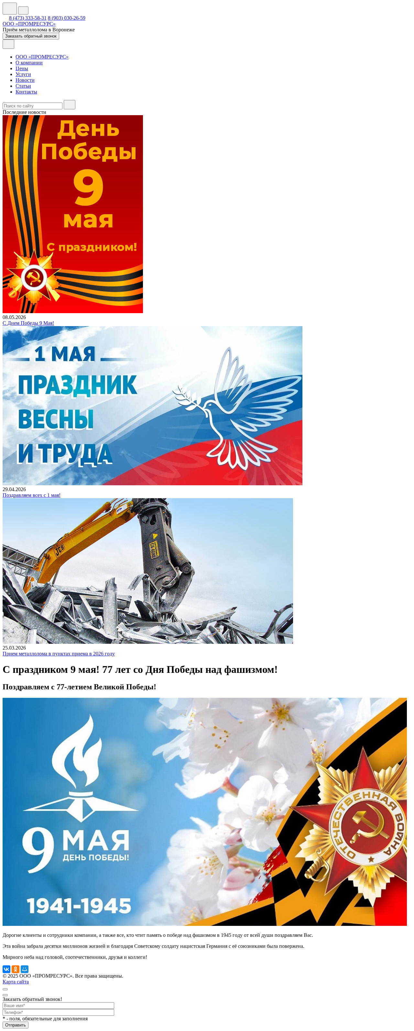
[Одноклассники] (15, 969)
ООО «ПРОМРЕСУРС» (42, 57)
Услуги (23, 74)
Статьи (23, 86)
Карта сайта (16, 981)
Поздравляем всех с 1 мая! (31, 495)
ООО (29, 24)
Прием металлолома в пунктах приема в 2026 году (59, 653)
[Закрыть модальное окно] (5, 995)
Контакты (26, 91)
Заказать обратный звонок (31, 36)
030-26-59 (66, 18)
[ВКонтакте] (6, 969)
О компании (29, 62)
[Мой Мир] (24, 969)
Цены (22, 68)
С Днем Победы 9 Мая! (28, 323)
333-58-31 (28, 18)
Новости (25, 80)
